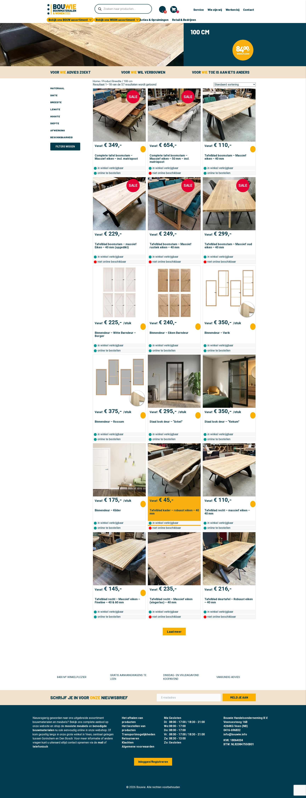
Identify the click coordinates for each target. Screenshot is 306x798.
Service (198, 9)
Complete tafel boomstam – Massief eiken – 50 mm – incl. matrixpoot (169, 159)
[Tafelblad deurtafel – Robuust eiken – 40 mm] (229, 558)
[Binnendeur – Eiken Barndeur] (174, 292)
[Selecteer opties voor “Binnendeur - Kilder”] (143, 504)
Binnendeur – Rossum (109, 421)
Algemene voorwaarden (138, 746)
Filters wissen (65, 146)
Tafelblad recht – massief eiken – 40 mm (227, 512)
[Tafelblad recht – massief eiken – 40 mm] (229, 469)
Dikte (54, 95)
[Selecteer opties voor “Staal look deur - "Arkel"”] (198, 415)
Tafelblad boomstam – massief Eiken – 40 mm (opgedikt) (116, 245)
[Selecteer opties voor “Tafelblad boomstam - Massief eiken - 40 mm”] (253, 149)
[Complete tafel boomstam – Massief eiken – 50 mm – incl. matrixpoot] (174, 115)
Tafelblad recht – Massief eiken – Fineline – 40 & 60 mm (117, 600)
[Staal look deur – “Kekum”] (229, 381)
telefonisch (40, 746)
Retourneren (130, 738)
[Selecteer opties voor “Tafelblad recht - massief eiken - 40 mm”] (253, 504)
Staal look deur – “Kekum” (222, 421)
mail (100, 742)
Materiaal (57, 88)
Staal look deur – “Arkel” (166, 421)
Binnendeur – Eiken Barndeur (169, 332)
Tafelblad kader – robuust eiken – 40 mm (174, 512)
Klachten (128, 742)
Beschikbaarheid (61, 137)
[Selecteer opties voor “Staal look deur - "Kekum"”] (253, 415)
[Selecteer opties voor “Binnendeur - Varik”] (253, 326)
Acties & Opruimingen (153, 19)
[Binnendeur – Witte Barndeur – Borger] (119, 292)
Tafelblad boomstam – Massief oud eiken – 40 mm (228, 245)
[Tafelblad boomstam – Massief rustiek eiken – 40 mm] (174, 203)
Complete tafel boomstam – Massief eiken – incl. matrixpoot (116, 157)
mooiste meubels (76, 726)
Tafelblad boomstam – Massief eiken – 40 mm (225, 157)
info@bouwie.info (235, 734)
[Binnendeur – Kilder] (119, 469)
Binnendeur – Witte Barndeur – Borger (115, 334)
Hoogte (55, 116)
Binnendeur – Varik (217, 332)
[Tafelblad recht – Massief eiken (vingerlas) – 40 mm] (174, 558)
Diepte (54, 123)
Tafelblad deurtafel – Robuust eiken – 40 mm (229, 600)
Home (96, 81)
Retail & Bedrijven (184, 19)
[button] (174, 631)
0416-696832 (231, 730)
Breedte (56, 102)
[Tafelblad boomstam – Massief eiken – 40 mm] (229, 115)
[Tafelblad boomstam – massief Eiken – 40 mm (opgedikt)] (119, 203)
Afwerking (57, 130)
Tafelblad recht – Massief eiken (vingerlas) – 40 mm (171, 600)
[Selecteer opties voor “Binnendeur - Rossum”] (143, 415)
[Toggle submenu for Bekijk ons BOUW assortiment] (90, 20)
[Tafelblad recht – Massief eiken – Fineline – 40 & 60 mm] (119, 558)
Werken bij (232, 9)
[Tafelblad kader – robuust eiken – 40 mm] (174, 469)
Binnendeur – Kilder (108, 510)
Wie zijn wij (215, 9)
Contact (248, 9)
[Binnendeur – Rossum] (119, 381)
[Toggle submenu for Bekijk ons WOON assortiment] (137, 20)
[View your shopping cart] (173, 9)
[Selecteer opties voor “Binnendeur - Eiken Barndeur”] (198, 326)
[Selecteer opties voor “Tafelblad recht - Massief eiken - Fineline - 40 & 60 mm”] (143, 593)
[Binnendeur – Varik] (229, 292)
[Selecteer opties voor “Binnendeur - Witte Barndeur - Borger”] (143, 326)
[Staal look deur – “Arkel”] (174, 381)
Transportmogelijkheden (138, 734)
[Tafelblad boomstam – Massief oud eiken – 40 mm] (229, 203)
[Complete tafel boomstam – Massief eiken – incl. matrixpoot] (119, 115)
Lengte (55, 109)
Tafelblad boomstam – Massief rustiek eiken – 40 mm (170, 245)
